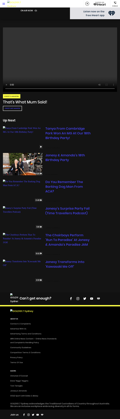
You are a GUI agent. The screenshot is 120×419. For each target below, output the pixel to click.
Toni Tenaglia (16, 386)
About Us (14, 319)
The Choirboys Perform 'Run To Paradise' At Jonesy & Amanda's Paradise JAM (67, 240)
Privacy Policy (16, 357)
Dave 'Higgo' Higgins (19, 381)
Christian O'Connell (19, 376)
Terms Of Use (16, 362)
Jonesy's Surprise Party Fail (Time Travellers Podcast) (67, 210)
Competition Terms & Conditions (25, 352)
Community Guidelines (20, 347)
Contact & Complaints (20, 323)
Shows (13, 371)
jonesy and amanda (12, 108)
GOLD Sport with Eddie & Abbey (24, 396)
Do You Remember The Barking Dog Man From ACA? (64, 187)
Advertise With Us (18, 328)
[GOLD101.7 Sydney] (16, 3)
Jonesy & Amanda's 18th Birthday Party (65, 157)
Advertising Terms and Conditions (25, 333)
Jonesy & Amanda (18, 391)
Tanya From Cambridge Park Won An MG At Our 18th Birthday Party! (68, 133)
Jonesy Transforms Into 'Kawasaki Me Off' (64, 264)
